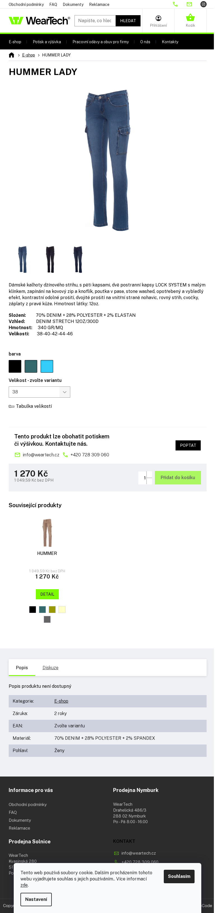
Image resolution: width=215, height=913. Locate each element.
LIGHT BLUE (62, 609)
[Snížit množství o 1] (149, 481)
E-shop (61, 701)
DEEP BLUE (42, 609)
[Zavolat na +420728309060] (179, 4)
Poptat (188, 445)
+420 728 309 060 (90, 454)
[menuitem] (15, 41)
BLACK (32, 609)
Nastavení (36, 899)
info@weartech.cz (41, 454)
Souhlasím (179, 876)
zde (24, 885)
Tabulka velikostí (34, 406)
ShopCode (202, 905)
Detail (47, 594)
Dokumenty (73, 4)
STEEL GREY (47, 619)
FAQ (53, 4)
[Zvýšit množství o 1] (149, 474)
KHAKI (52, 609)
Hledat (128, 21)
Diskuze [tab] (51, 667)
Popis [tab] (22, 667)
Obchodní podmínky (26, 4)
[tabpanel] (47, 571)
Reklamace (99, 4)
